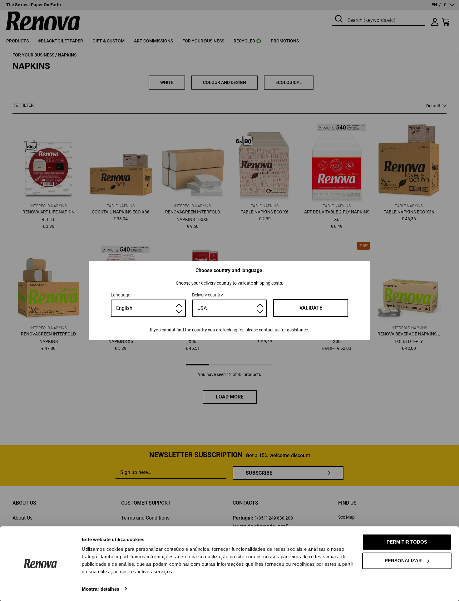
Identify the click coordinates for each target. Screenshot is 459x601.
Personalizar (403, 560)
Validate (310, 308)
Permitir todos (407, 542)
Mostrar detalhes (100, 588)
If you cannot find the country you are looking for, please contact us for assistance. (229, 329)
